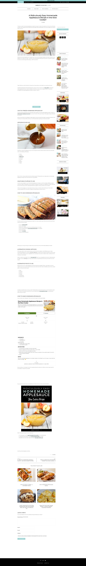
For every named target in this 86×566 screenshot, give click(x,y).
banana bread (24, 224)
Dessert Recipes (63, 145)
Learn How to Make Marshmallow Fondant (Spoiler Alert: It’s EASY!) (64, 149)
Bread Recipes (63, 128)
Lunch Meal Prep (64, 62)
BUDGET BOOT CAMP (62, 205)
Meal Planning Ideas (64, 56)
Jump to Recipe (36, 106)
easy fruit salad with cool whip (33, 435)
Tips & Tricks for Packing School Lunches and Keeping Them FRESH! (64, 65)
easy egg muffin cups (39, 437)
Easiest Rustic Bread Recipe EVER (64, 130)
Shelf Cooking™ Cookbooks (29, 2)
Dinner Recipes (25, 483)
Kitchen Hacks (55, 8)
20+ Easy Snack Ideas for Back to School (64, 59)
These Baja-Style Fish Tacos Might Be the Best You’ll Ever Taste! (64, 136)
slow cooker (47, 87)
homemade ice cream (43, 291)
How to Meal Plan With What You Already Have (64, 142)
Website (18, 533)
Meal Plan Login (20, 2)
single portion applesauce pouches (23, 113)
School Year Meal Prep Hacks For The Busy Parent (64, 72)
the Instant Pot (33, 257)
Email (18, 530)
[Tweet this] (43, 22)
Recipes (29, 8)
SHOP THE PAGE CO (63, 182)
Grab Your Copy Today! (50, 0)
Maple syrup (21, 156)
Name (18, 527)
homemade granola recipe (32, 228)
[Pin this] (44, 22)
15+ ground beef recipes (35, 436)
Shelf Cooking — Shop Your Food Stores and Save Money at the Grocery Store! (64, 156)
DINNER (62, 120)
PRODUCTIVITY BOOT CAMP (63, 215)
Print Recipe (28, 313)
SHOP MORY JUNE (63, 192)
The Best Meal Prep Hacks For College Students (64, 79)
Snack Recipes (44, 13)
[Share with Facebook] (41, 22)
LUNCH (62, 110)
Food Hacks (63, 75)
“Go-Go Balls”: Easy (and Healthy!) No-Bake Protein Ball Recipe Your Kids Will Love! (64, 86)
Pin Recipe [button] (46, 313)
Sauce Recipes (47, 483)
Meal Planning (45, 8)
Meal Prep (36, 8)
